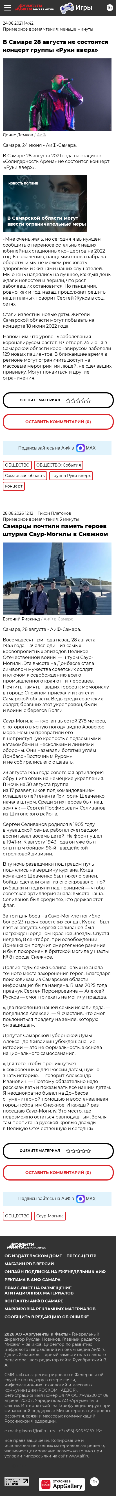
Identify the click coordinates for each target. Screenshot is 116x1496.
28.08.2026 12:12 (18, 513)
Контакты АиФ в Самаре (34, 1301)
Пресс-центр (81, 1255)
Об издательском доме (33, 1255)
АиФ (41, 134)
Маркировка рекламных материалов (50, 1308)
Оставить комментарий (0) (58, 421)
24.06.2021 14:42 (18, 23)
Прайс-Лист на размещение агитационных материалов (39, 1290)
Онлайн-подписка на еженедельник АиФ (55, 1271)
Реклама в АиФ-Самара (33, 1279)
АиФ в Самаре (58, 619)
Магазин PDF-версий (29, 1263)
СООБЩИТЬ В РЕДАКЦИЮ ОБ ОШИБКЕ (47, 1316)
